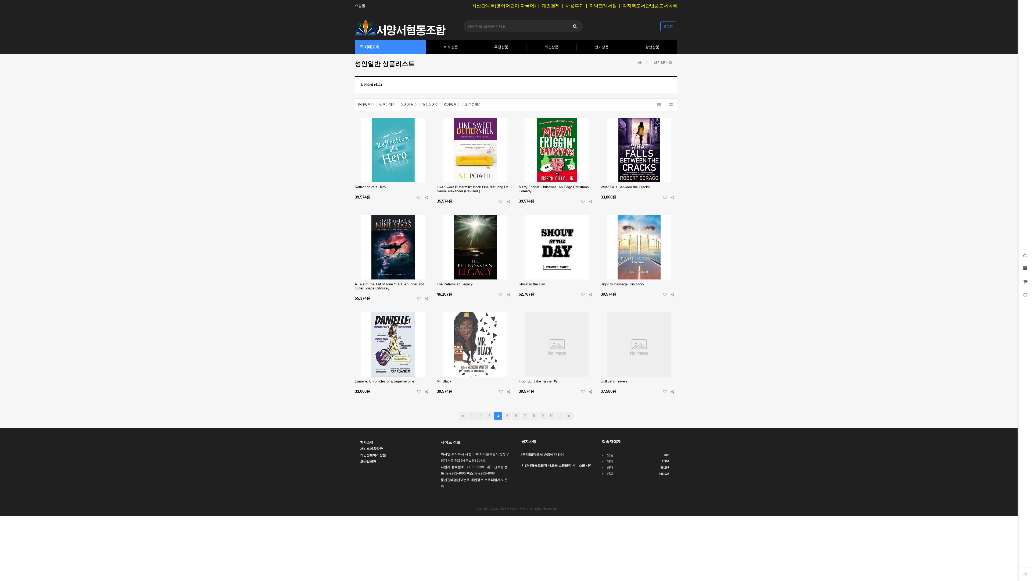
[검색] (575, 26)
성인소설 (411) (371, 85)
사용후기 (574, 6)
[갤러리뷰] (671, 105)
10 (551, 416)
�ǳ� (569, 416)
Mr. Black (444, 381)
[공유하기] (426, 197)
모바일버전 (368, 461)
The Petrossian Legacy (455, 284)
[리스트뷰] (659, 105)
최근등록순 (473, 105)
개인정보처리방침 (373, 455)
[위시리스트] (419, 197)
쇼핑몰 (360, 6)
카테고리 (371, 47)
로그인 (668, 26)
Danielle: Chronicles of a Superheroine (384, 381)
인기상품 (602, 47)
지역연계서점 (603, 6)
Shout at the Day (532, 284)
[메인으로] (640, 62)
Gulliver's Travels (614, 381)
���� (560, 416)
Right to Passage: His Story (622, 284)
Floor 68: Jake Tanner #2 (538, 381)
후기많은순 (452, 105)
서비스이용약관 (371, 449)
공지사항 (528, 441)
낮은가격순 (387, 105)
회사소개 (366, 442)
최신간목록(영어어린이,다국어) (504, 6)
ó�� (463, 416)
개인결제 (551, 6)
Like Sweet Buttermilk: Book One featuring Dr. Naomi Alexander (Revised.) (472, 189)
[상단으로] (1025, 574)
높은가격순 (409, 105)
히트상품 (451, 47)
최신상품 (551, 47)
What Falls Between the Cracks (625, 187)
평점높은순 (430, 105)
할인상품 (652, 47)
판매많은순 (366, 105)
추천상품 (501, 47)
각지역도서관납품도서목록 (649, 6)
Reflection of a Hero (370, 187)
